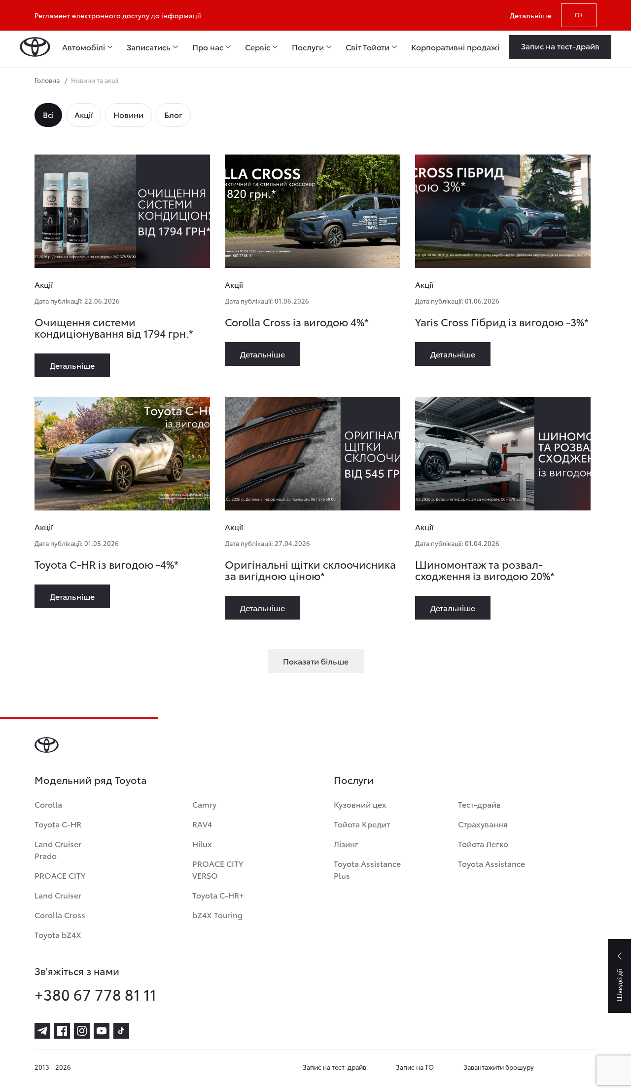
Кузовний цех (360, 804)
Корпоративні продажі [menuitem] (455, 46)
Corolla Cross (60, 914)
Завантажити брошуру (498, 1066)
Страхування (483, 823)
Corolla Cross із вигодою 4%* (297, 321)
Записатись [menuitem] (149, 46)
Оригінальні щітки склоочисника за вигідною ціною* (310, 570)
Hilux (202, 843)
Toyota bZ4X (58, 934)
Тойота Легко (483, 843)
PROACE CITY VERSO (217, 869)
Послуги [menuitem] (308, 46)
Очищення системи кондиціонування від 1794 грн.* (114, 327)
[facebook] (62, 1031)
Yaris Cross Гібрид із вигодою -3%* (502, 321)
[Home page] (35, 47)
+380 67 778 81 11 (95, 994)
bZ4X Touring (217, 914)
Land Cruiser (58, 894)
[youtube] (101, 1031)
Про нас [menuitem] (207, 46)
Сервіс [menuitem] (257, 46)
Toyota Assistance (491, 863)
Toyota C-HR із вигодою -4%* (106, 564)
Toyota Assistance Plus (367, 869)
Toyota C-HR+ (218, 894)
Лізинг (346, 843)
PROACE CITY (60, 875)
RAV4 (202, 823)
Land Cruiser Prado (58, 849)
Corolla (48, 804)
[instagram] (82, 1031)
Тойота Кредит (362, 823)
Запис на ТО (415, 1066)
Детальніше (530, 15)
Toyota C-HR (58, 823)
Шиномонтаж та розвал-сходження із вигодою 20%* (485, 570)
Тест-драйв (479, 804)
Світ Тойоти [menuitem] (367, 46)
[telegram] (42, 1031)
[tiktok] (121, 1031)
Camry (204, 804)
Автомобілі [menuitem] (83, 46)
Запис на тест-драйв (334, 1066)
